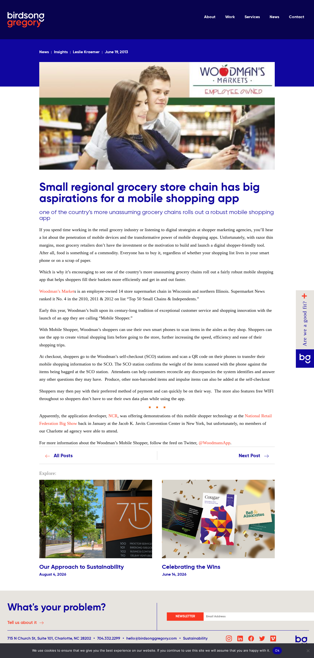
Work (230, 17)
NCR (113, 415)
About (209, 17)
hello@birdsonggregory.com (153, 639)
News (274, 17)
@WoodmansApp (214, 442)
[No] (307, 650)
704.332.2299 (108, 639)
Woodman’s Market (56, 291)
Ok (277, 650)
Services (252, 17)
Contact (296, 17)
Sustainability (195, 639)
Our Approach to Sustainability (81, 567)
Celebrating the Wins (191, 567)
